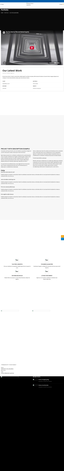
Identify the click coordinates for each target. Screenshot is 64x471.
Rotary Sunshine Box (43, 385)
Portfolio (6, 12)
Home (2, 12)
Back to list (3, 370)
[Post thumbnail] (35, 381)
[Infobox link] (17, 263)
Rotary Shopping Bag (44, 379)
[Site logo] (32, 4)
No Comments (49, 381)
